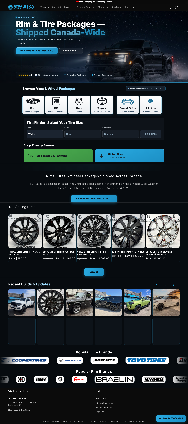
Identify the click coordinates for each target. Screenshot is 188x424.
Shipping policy (117, 421)
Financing (100, 411)
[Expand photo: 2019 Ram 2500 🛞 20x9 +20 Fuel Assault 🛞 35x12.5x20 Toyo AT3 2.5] (166, 331)
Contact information (136, 421)
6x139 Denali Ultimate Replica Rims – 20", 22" (92, 253)
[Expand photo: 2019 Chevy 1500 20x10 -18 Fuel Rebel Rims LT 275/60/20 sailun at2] (79, 331)
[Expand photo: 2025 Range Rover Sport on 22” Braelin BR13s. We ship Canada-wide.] (166, 302)
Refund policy (69, 421)
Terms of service (100, 421)
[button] (44, 7)
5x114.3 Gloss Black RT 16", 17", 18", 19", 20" (24, 253)
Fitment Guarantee (104, 403)
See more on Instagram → (168, 285)
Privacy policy (84, 421)
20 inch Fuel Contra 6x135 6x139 (128, 252)
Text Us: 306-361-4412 (173, 418)
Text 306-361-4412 (17, 398)
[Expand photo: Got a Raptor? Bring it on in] (22, 331)
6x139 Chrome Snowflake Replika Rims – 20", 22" (159, 253)
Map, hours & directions (19, 410)
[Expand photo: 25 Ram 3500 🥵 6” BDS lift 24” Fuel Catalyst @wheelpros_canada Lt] (22, 302)
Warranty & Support (105, 407)
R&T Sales (55, 421)
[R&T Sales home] (21, 7)
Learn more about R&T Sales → (94, 198)
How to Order (102, 398)
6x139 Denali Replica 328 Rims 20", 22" (58, 253)
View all (94, 272)
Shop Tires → (71, 50)
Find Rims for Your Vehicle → (37, 50)
